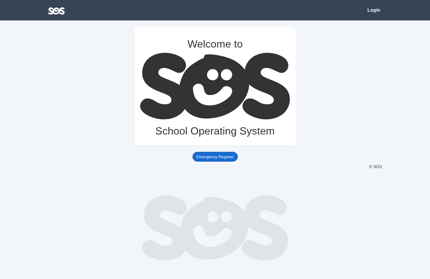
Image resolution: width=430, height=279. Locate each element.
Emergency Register (215, 156)
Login (373, 10)
